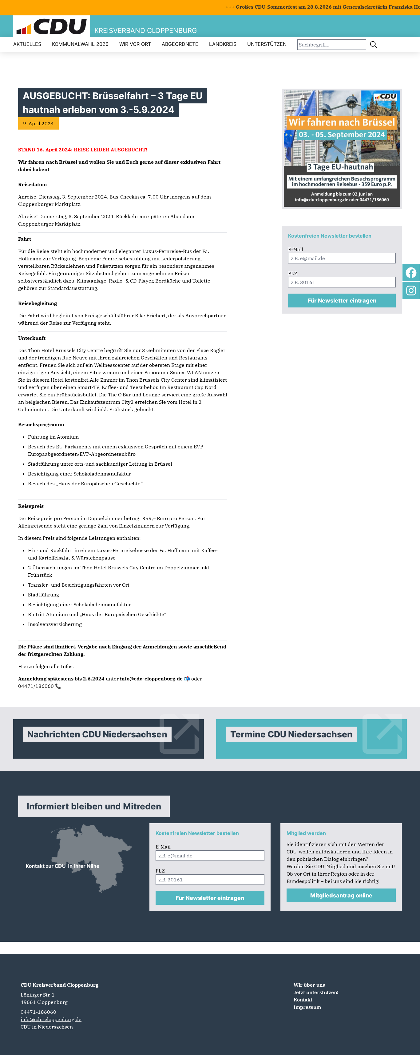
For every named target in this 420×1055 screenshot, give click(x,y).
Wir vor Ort (135, 44)
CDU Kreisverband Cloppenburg (59, 985)
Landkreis (222, 44)
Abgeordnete (180, 44)
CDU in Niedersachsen (47, 1027)
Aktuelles (27, 44)
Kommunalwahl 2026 (80, 44)
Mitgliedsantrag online (341, 895)
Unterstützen (267, 44)
